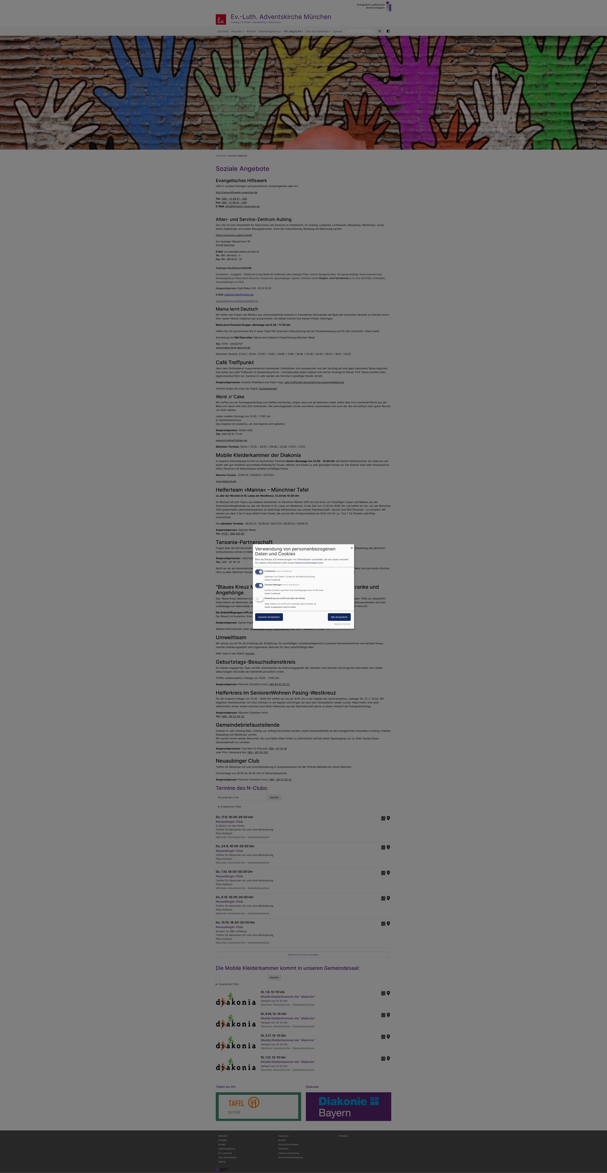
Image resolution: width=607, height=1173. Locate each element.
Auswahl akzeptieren (269, 617)
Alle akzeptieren (339, 617)
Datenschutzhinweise (306, 562)
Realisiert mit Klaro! (342, 624)
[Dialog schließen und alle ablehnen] (351, 546)
